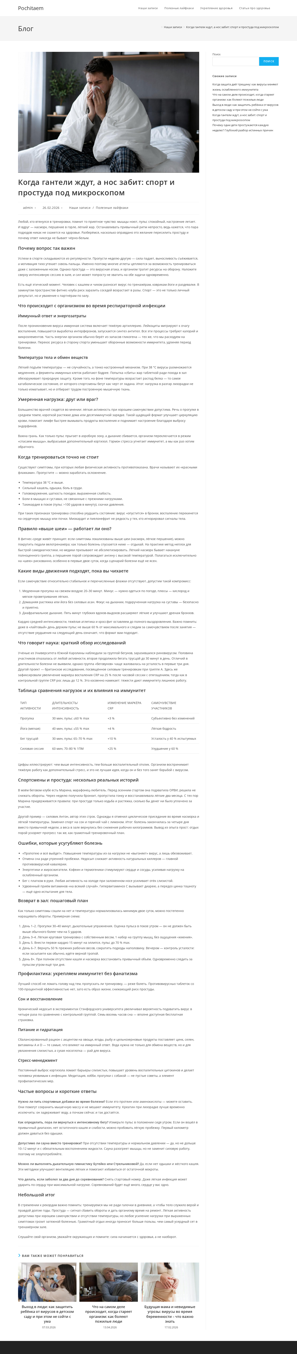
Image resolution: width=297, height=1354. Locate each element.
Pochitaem (30, 8)
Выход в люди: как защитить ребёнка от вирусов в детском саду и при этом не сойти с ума (47, 1314)
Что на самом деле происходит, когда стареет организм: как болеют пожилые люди (108, 1314)
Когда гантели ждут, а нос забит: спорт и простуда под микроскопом (232, 27)
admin (28, 208)
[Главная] (159, 27)
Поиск (216, 54)
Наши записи (80, 208)
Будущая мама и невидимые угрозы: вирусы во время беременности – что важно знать (169, 1314)
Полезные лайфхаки (112, 208)
